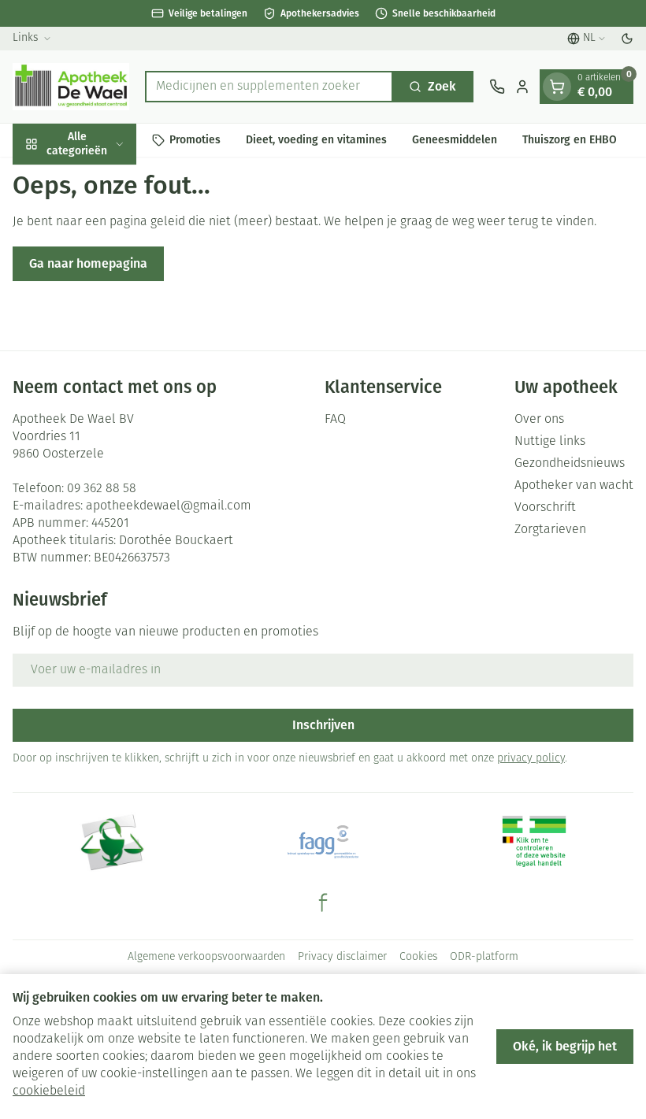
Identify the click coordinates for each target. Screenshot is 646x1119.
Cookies (418, 957)
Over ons (539, 419)
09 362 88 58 (101, 489)
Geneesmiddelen (454, 139)
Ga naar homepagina (88, 263)
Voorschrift (545, 508)
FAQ (335, 419)
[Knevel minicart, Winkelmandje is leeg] (557, 86)
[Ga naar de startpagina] (71, 86)
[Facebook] (323, 902)
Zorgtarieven (550, 530)
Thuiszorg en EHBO (569, 139)
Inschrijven (323, 724)
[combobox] (269, 86)
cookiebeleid (49, 1091)
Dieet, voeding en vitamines (316, 139)
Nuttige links (549, 441)
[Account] (522, 86)
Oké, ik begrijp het (565, 1046)
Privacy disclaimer (342, 957)
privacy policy (531, 759)
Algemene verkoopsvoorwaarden (206, 957)
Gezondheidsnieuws (569, 464)
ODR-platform (484, 957)
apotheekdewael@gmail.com (168, 506)
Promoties (195, 139)
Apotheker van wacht (573, 486)
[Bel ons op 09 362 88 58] (497, 86)
